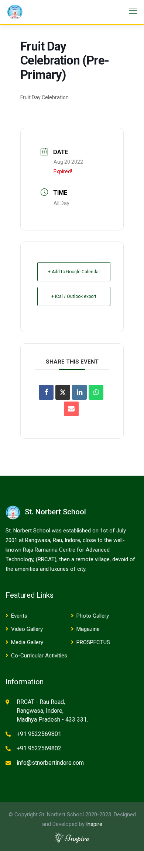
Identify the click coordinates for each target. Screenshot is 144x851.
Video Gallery (27, 629)
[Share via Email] (71, 409)
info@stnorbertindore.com (50, 762)
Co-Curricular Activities (39, 655)
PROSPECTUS (93, 642)
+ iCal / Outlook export (73, 296)
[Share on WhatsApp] (96, 392)
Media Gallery (27, 642)
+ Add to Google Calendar (74, 271)
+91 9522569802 (39, 748)
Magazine (88, 629)
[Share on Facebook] (46, 392)
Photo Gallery (92, 615)
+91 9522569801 (39, 733)
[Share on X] (62, 392)
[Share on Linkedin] (79, 392)
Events (19, 615)
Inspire (94, 824)
